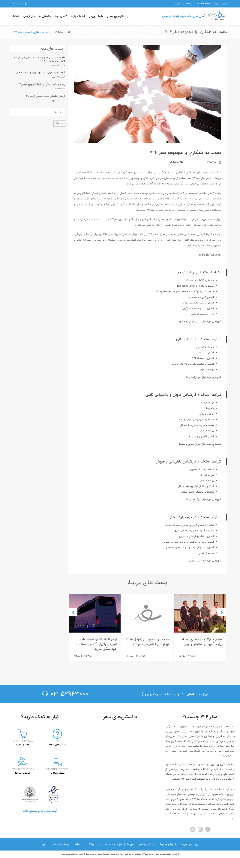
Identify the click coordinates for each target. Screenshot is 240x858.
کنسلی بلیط (61, 16)
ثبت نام (16, 3)
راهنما (16, 16)
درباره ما (189, 3)
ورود (26, 3)
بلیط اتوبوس (95, 16)
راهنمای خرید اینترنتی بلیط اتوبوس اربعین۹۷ (41, 84)
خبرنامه (78, 844)
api (43, 844)
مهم (53, 65)
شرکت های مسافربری (110, 844)
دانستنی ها (44, 16)
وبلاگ (91, 844)
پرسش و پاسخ (146, 844)
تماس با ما (177, 3)
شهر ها (130, 844)
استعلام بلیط (78, 16)
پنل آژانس (29, 16)
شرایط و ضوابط (168, 844)
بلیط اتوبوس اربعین (117, 16)
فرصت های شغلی (60, 844)
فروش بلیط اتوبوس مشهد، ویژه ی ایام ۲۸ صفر (40, 73)
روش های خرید (190, 844)
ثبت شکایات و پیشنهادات (40, 810)
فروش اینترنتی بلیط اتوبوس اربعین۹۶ (45, 96)
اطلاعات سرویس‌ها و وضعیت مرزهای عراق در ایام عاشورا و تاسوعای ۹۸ (39, 59)
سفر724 (174, 162)
